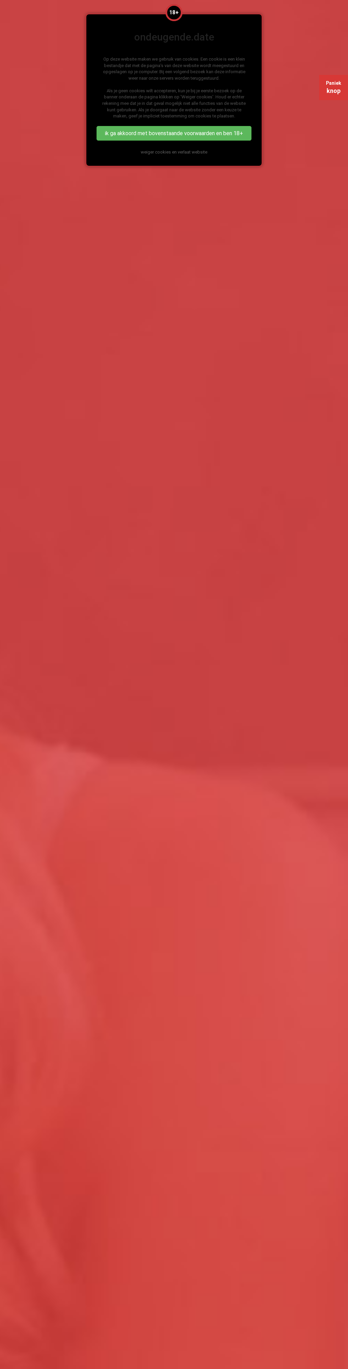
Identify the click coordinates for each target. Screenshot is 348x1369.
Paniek (333, 87)
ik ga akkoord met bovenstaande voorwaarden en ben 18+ (174, 133)
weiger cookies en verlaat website (174, 152)
